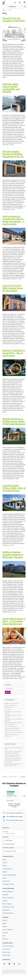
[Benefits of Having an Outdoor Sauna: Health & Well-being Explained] (14, 436)
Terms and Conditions (8, 946)
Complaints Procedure (8, 884)
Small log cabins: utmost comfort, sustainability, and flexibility (11, 88)
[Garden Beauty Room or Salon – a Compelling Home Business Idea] (14, 636)
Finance (4, 859)
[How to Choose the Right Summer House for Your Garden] (14, 302)
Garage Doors (6, 910)
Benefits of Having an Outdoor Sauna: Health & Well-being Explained (13, 421)
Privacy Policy (6, 949)
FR (3, 972)
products (12, 6)
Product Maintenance (7, 913)
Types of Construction (8, 897)
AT (19, 972)
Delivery (4, 865)
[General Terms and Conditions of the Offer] (14, 33)
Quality (4, 923)
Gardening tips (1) (9, 707)
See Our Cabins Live (7, 929)
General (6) (8, 709)
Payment (4, 862)
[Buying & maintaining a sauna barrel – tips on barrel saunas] (14, 367)
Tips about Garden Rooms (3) (12, 730)
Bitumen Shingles (6, 904)
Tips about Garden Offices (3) (12, 728)
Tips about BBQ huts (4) (11, 726)
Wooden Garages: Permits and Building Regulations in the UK (12, 154)
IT (7, 972)
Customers (5, 932)
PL (22, 972)
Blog (3, 935)
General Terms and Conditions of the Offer (13, 19)
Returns (4, 878)
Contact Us (5, 938)
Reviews (4, 926)
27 (21, 776)
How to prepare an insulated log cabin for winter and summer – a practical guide (13, 220)
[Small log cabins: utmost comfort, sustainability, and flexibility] (14, 103)
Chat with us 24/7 (10, 851)
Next (23, 776)
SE (17, 972)
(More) (4, 77)
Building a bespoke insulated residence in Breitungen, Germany (12, 554)
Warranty (4, 871)
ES (10, 972)
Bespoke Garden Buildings (9, 875)
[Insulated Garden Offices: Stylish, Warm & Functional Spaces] (14, 502)
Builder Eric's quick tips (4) (11, 703)
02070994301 (9, 840)
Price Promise (6, 881)
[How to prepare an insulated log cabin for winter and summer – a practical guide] (14, 236)
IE (24, 972)
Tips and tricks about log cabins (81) (14, 732)
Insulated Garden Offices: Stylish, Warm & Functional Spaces (13, 488)
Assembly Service (7, 868)
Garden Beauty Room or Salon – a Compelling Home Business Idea (13, 621)
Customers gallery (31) (10, 705)
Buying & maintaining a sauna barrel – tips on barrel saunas (13, 353)
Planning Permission (7, 891)
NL (15, 972)
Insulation (4, 900)
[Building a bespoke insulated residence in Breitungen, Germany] (14, 569)
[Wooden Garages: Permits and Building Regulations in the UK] (14, 168)
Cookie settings (6, 955)
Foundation (5, 894)
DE (5, 972)
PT (12, 972)
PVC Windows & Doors (8, 907)
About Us (4, 920)
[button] (25, 6)
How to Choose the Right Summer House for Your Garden (12, 288)
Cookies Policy (6, 952)
